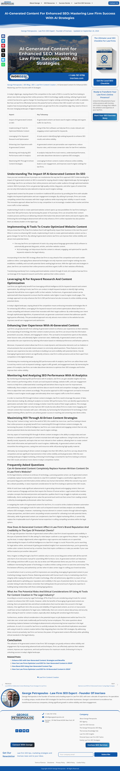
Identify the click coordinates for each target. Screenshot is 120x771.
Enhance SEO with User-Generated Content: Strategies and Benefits (38, 660)
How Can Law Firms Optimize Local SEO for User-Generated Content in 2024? (42, 663)
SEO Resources (49, 3)
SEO (33, 85)
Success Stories (64, 3)
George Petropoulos (14, 85)
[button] (3, 36)
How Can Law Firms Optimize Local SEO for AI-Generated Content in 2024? (41, 669)
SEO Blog (27, 85)
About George (35, 3)
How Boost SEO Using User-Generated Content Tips (32, 666)
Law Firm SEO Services (82, 3)
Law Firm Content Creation (46, 85)
